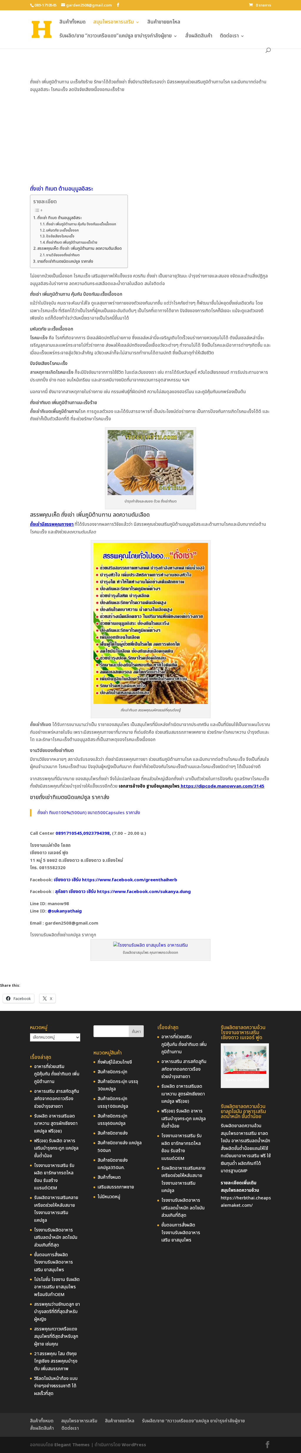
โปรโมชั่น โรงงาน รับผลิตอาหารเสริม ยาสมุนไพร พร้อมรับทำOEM (57, 1287)
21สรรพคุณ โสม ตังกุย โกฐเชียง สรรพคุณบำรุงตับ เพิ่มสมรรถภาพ (55, 1361)
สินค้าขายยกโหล (163, 23)
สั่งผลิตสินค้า (198, 37)
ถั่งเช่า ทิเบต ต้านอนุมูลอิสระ (59, 218)
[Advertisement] (150, 137)
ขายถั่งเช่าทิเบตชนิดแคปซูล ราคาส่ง (65, 262)
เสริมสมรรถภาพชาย (116, 1187)
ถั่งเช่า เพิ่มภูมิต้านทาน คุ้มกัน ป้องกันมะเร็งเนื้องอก (81, 224)
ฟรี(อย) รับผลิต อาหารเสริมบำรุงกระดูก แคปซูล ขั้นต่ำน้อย (56, 1148)
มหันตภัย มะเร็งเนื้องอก (62, 230)
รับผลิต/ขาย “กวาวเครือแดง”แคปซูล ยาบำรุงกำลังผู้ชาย (115, 37)
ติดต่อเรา (229, 37)
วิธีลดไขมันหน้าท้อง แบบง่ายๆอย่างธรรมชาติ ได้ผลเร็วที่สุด (56, 1386)
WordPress (134, 1445)
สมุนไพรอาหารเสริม (113, 23)
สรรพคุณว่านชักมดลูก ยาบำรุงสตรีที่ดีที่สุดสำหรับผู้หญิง (57, 1312)
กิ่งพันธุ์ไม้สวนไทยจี (115, 1062)
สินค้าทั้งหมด (72, 23)
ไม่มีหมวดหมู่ (109, 1197)
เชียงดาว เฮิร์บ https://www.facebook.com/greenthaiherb (115, 880)
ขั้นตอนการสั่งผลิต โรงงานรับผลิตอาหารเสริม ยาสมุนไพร (53, 1262)
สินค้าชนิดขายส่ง (113, 1133)
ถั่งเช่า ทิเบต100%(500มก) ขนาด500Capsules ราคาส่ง (88, 812)
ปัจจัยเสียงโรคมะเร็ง (60, 236)
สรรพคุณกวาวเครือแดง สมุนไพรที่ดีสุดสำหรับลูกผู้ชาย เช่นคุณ (56, 1337)
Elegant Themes (72, 1445)
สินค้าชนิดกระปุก (112, 1072)
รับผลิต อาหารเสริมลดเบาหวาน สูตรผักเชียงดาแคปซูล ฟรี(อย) (56, 1124)
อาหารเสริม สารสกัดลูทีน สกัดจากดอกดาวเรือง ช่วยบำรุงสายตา (56, 1099)
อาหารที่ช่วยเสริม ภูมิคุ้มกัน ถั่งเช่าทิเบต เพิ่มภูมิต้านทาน (56, 1074)
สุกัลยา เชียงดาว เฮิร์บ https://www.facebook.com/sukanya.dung (123, 891)
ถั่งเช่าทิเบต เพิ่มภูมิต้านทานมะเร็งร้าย (71, 242)
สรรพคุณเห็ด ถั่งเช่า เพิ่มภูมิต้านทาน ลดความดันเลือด (79, 249)
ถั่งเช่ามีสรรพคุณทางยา (51, 524)
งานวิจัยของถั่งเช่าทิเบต (63, 255)
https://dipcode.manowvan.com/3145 (222, 786)
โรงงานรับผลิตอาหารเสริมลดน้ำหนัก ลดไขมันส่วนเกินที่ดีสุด (55, 1238)
